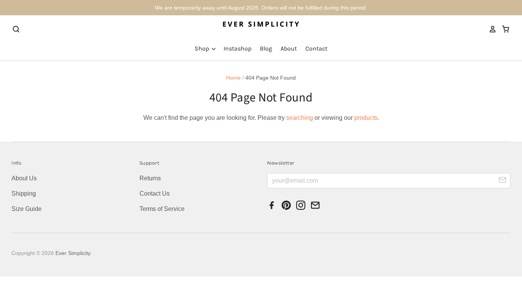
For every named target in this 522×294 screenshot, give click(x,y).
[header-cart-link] (503, 29)
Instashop (237, 48)
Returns (150, 178)
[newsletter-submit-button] (502, 181)
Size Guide (26, 209)
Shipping (23, 193)
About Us (24, 178)
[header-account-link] (490, 29)
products (366, 117)
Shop (203, 48)
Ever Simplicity (72, 253)
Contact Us (154, 193)
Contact (316, 48)
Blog (266, 48)
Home (233, 78)
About (288, 48)
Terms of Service (162, 209)
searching (299, 117)
